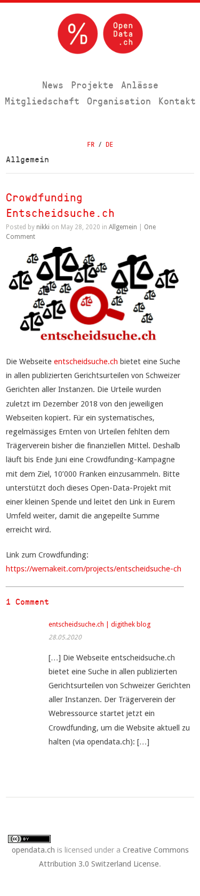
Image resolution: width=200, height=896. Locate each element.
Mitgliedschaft (42, 101)
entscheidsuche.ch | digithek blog (99, 624)
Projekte (92, 85)
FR (90, 144)
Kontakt (177, 101)
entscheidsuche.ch (86, 361)
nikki (43, 227)
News (52, 85)
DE (109, 144)
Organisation (119, 101)
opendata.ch (33, 849)
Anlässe (139, 85)
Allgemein (123, 227)
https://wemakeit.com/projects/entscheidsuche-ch (93, 568)
